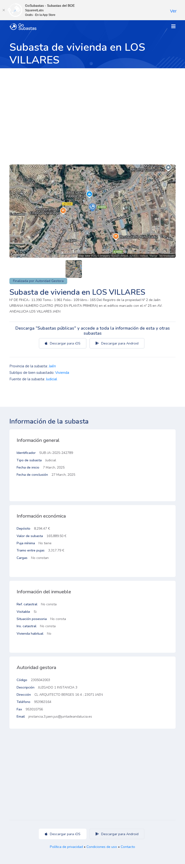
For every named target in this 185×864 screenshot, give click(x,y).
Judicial (51, 379)
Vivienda (62, 372)
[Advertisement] (92, 104)
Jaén (52, 366)
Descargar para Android (119, 343)
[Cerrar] (3, 10)
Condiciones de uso (101, 846)
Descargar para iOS (64, 343)
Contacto (128, 846)
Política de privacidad (66, 846)
